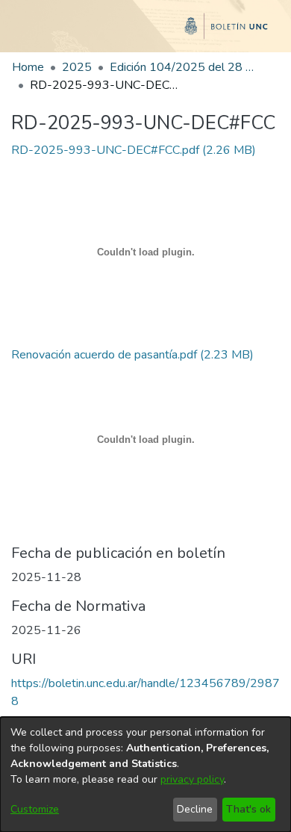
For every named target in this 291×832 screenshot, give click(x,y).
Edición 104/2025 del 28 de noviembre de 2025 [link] (184, 67)
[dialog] (145, 774)
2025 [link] (77, 67)
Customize (34, 809)
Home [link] (28, 67)
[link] (133, 150)
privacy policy (192, 779)
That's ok (248, 809)
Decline (195, 809)
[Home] (145, 32)
